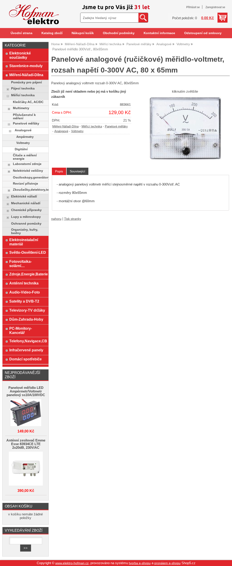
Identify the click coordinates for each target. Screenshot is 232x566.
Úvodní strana (21, 33)
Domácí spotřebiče (25, 359)
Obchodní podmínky (119, 33)
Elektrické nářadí (24, 196)
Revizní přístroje (25, 183)
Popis (59, 171)
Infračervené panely (26, 350)
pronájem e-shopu (167, 563)
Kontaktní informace (159, 33)
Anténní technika (24, 283)
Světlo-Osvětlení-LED (27, 252)
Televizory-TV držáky (27, 310)
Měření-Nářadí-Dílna (65, 126)
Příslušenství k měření (24, 116)
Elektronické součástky (20, 55)
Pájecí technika (23, 88)
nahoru (56, 219)
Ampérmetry (25, 137)
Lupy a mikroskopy (26, 216)
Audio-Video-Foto (24, 292)
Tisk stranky (72, 219)
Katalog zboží (52, 33)
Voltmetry (77, 131)
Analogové (61, 131)
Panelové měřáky (116, 126)
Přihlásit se (193, 7)
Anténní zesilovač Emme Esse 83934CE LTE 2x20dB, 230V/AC (25, 444)
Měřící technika (92, 126)
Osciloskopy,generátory (29, 177)
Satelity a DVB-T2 (24, 301)
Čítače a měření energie (25, 157)
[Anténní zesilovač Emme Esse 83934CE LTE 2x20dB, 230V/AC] (26, 469)
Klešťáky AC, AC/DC (28, 102)
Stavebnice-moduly (26, 66)
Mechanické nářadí (25, 203)
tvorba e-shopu (140, 563)
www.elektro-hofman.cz (72, 563)
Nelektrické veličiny (28, 170)
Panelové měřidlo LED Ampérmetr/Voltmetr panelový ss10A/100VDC (26, 391)
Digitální (21, 149)
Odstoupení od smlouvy (203, 33)
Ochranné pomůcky (26, 223)
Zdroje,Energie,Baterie (27, 274)
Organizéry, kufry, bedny (24, 231)
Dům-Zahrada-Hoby (26, 319)
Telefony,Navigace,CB (27, 341)
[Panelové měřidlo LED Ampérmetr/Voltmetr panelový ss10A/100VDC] (26, 413)
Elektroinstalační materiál (23, 242)
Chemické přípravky (26, 210)
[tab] (59, 171)
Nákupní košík (83, 33)
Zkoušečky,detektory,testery (29, 189)
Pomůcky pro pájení (26, 82)
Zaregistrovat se (215, 7)
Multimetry (21, 108)
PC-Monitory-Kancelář (20, 330)
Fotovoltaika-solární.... (20, 263)
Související (77, 171)
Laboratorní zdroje (27, 164)
